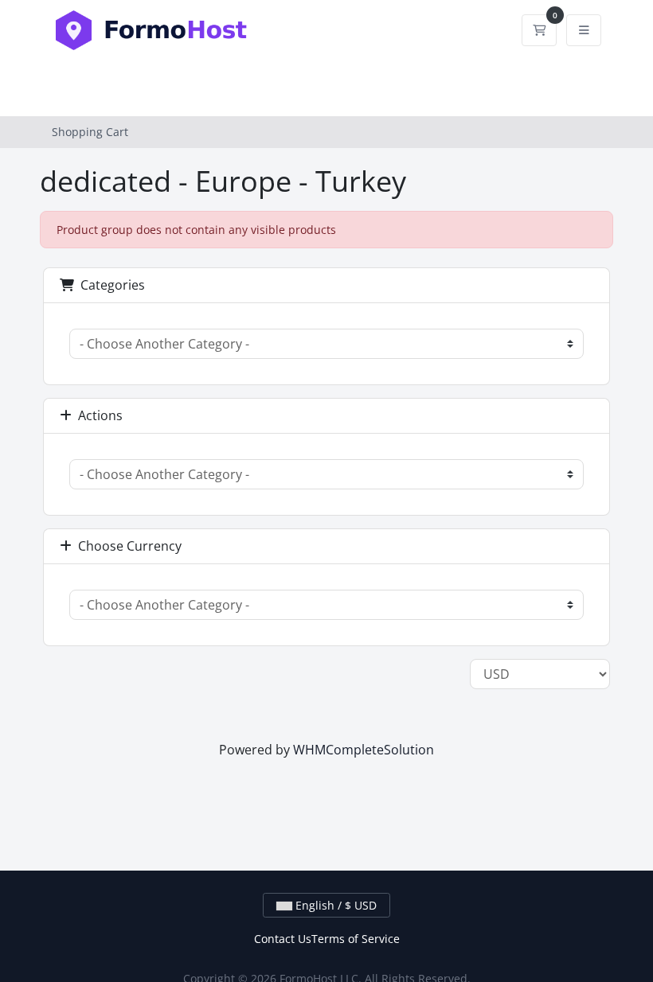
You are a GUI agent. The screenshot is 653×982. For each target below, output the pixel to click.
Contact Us (282, 938)
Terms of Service (355, 938)
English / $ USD (334, 905)
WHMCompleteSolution (363, 749)
